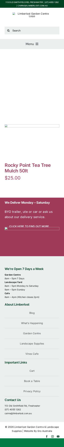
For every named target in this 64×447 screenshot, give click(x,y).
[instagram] (52, 436)
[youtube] (58, 436)
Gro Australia (44, 430)
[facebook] (47, 436)
